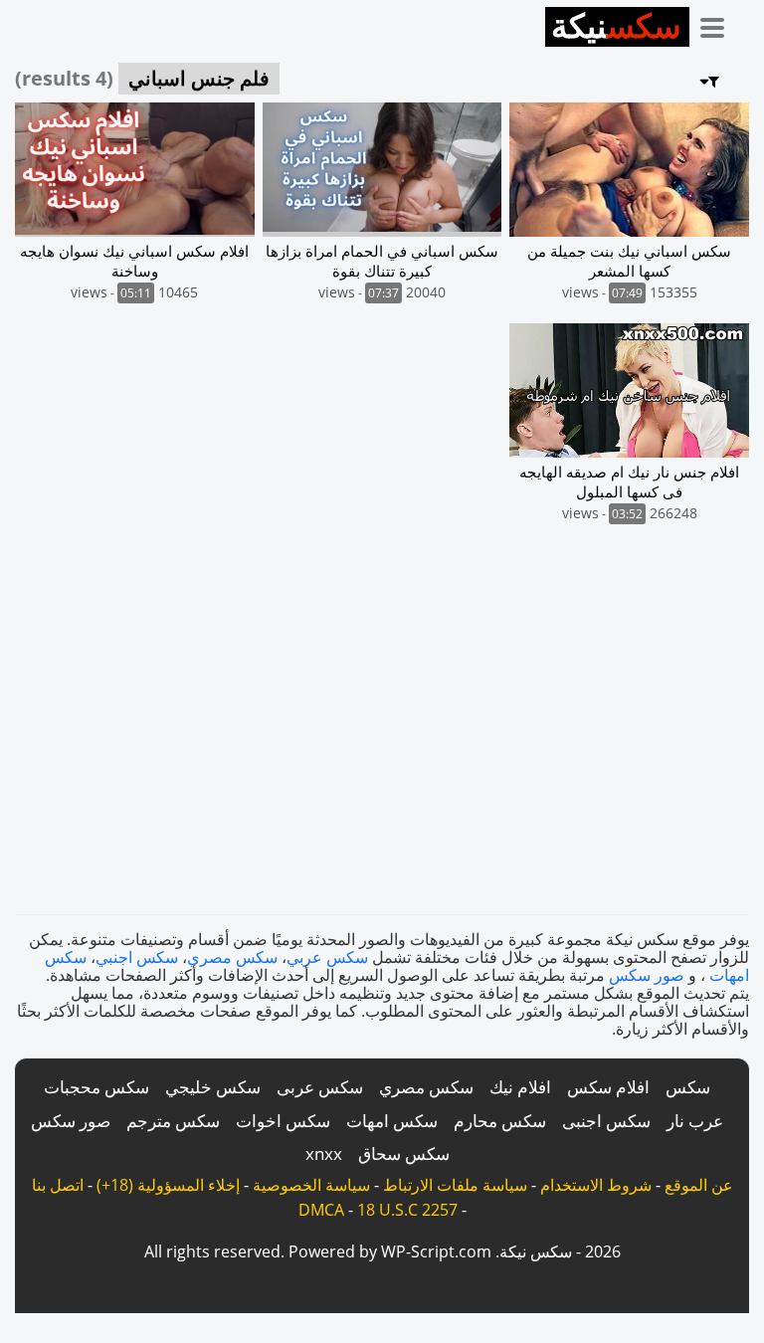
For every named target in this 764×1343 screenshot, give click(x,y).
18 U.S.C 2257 (407, 1210)
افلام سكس (608, 1086)
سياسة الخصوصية (311, 1185)
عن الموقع (699, 1185)
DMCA (321, 1210)
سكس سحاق (404, 1153)
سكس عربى (320, 1086)
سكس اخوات (283, 1120)
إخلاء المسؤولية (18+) (168, 1185)
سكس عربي (327, 957)
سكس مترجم (173, 1120)
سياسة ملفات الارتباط (455, 1185)
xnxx (323, 1153)
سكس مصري (232, 957)
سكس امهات (392, 1120)
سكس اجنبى (606, 1120)
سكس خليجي (213, 1086)
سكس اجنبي (137, 957)
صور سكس (646, 975)
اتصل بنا (58, 1185)
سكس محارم (500, 1120)
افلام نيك (520, 1086)
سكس (688, 1086)
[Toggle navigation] (719, 24)
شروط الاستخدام (596, 1185)
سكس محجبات (96, 1086)
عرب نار (695, 1120)
